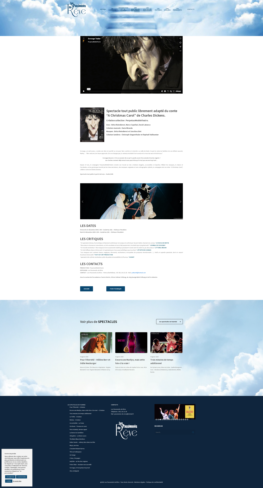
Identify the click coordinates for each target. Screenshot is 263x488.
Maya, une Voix (74, 445)
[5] (164, 419)
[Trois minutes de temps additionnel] (166, 352)
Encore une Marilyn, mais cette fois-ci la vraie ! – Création (87, 410)
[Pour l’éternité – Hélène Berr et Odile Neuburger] (96, 351)
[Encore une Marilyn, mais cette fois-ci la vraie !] (131, 351)
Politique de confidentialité (154, 482)
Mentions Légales (139, 482)
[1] (156, 419)
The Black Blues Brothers (77, 439)
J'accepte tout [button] (10, 477)
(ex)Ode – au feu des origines (79, 461)
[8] (170, 419)
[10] (174, 419)
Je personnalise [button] (21, 477)
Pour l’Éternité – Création (77, 407)
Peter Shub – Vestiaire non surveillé (80, 464)
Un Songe (73, 455)
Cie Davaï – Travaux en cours (78, 426)
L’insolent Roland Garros (77, 449)
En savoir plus (17, 481)
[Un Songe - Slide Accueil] (175, 411)
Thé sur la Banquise (75, 452)
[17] (187, 419)
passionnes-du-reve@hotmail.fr (124, 414)
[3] (160, 419)
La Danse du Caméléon (76, 433)
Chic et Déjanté (74, 471)
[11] (175, 419)
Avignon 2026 (84, 357)
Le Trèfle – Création (76, 417)
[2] (158, 419)
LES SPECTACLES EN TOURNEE (76, 405)
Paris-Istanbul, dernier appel (78, 429)
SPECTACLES (107, 321)
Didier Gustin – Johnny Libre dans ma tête (82, 442)
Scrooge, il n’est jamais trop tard (80, 468)
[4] (162, 419)
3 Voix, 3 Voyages (75, 458)
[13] (179, 419)
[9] (172, 419)
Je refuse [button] (8, 481)
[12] (177, 419)
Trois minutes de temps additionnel (80, 413)
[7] (168, 419)
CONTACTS (190, 9)
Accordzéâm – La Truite (77, 423)
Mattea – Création (75, 420)
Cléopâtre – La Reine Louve (78, 436)
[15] (183, 419)
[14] (181, 419)
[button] (86, 288)
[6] (166, 419)
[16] (185, 419)
